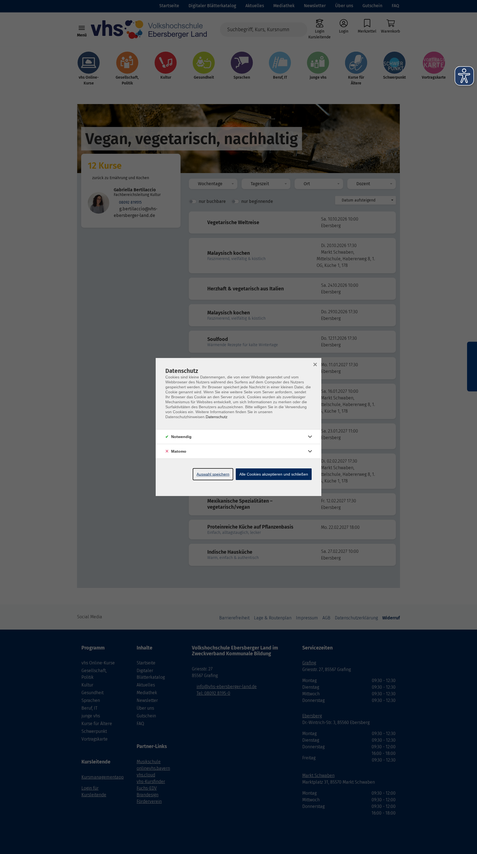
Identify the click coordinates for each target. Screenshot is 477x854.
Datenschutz (216, 417)
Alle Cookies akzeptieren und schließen (273, 474)
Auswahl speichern (213, 474)
